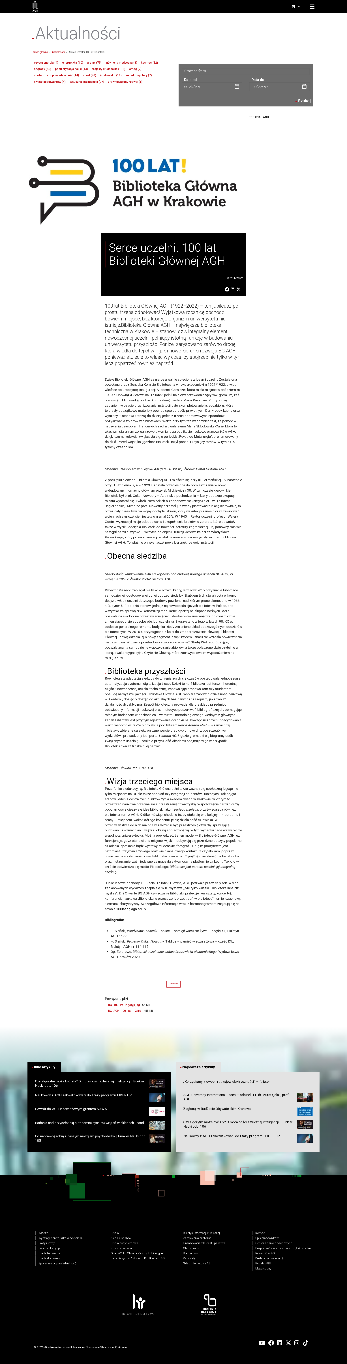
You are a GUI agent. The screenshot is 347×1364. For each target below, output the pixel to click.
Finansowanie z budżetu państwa (204, 1243)
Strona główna (40, 52)
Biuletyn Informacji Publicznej (201, 1233)
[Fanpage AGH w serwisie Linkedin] (280, 1343)
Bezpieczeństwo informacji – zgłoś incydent (283, 1248)
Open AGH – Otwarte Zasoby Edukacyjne (137, 1253)
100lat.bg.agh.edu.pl (131, 909)
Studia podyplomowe (124, 1243)
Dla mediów (190, 1253)
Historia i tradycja (49, 1248)
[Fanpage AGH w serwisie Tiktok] (306, 1343)
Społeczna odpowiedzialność (57, 1263)
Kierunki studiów (121, 1238)
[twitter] (239, 289)
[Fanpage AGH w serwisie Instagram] (297, 1343)
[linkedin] (233, 289)
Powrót (173, 984)
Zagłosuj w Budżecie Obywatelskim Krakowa (217, 1109)
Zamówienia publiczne (197, 1238)
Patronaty (189, 1258)
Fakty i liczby (46, 1243)
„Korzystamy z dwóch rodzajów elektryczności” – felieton (227, 1082)
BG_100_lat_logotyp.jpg (124, 1005)
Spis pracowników (267, 1238)
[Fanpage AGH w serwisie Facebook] (271, 1343)
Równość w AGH (266, 1253)
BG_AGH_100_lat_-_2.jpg (125, 1010)
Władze (43, 1233)
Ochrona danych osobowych (273, 1243)
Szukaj (304, 100)
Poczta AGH (263, 1263)
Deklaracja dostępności (270, 1258)
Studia (115, 1233)
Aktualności (58, 52)
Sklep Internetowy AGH (197, 1263)
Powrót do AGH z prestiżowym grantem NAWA (71, 1109)
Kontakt (260, 1233)
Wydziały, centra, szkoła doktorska (60, 1238)
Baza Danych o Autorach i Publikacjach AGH (138, 1258)
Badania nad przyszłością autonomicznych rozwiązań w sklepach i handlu (90, 1123)
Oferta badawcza (49, 1253)
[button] (312, 7)
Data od (190, 80)
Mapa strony (263, 1268)
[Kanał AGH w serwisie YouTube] (262, 1343)
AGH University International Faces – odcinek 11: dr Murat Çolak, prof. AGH (236, 1097)
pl (294, 7)
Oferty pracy (191, 1248)
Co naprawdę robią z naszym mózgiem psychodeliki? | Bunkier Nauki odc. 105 (90, 1138)
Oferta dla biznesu (49, 1258)
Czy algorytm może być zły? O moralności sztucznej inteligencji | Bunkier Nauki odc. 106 (89, 1083)
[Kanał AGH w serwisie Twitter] (288, 1343)
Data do (258, 80)
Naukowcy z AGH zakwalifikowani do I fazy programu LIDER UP (83, 1095)
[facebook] (228, 289)
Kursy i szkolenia (121, 1248)
